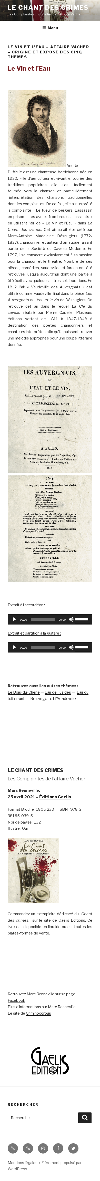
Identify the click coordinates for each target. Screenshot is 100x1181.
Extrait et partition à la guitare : (34, 633)
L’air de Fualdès (58, 692)
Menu (53, 28)
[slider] (82, 618)
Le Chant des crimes (48, 7)
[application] (50, 619)
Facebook (16, 1000)
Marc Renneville (62, 1007)
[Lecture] (14, 619)
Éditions (48, 797)
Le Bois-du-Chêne (24, 692)
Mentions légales (22, 1162)
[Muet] (71, 619)
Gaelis (64, 797)
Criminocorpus (38, 1013)
